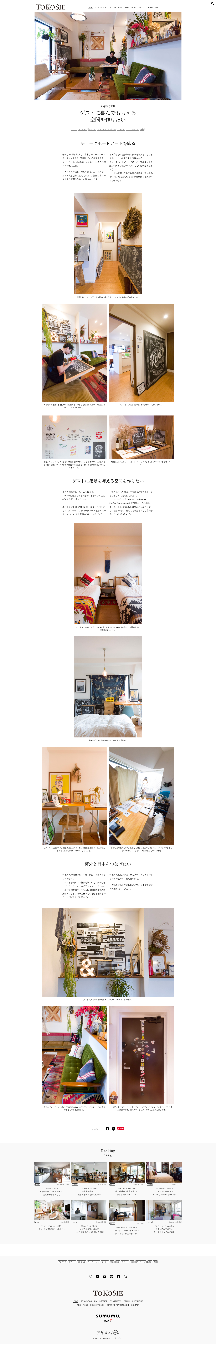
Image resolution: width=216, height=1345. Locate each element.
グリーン (125, 1262)
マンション (82, 1262)
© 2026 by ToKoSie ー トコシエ (108, 1338)
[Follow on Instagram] (90, 1276)
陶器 (155, 1262)
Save (122, 1129)
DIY (110, 7)
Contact (135, 1305)
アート (73, 129)
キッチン (92, 129)
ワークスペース (132, 129)
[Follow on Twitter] (97, 1276)
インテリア (83, 129)
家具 (142, 129)
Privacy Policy (97, 1305)
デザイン (121, 129)
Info (79, 1305)
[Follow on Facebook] (118, 1276)
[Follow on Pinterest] (111, 1276)
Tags (85, 1305)
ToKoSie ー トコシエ (50, 7)
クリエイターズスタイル (107, 129)
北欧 (149, 1262)
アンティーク (141, 1262)
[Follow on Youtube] (104, 1276)
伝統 (132, 1262)
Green (141, 7)
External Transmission (118, 1305)
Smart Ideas (130, 7)
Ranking (108, 1152)
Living (90, 7)
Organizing (152, 7)
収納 (117, 1262)
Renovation (101, 7)
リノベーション (93, 1262)
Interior (118, 7)
